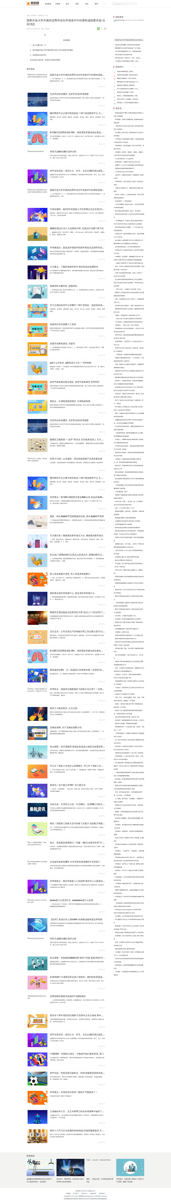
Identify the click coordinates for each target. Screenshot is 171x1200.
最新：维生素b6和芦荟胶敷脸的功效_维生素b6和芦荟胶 (77, 516)
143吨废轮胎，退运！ (122, 492)
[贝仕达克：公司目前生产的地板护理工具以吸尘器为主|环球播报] (37, 637)
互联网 (57, 4)
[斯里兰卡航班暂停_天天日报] (37, 714)
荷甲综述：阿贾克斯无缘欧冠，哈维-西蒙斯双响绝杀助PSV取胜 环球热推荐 (77, 1073)
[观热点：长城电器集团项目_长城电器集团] (37, 407)
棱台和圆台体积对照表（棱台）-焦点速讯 (128, 211)
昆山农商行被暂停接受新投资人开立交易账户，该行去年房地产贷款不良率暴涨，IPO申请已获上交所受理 (129, 282)
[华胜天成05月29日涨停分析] (37, 157)
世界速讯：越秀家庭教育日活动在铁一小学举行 (129, 720)
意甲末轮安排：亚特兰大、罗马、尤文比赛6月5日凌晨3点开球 (77, 170)
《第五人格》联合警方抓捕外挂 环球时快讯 (128, 318)
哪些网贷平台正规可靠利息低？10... (128, 82)
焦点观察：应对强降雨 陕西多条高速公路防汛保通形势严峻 (77, 746)
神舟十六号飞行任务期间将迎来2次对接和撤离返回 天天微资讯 (77, 1130)
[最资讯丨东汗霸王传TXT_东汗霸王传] (37, 791)
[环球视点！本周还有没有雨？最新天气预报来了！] (37, 1098)
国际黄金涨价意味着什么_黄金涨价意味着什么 (72, 593)
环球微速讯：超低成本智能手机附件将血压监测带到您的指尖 (77, 247)
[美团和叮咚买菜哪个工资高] (37, 330)
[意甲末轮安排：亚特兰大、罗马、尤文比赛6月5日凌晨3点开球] (37, 176)
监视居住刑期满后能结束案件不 (124, 168)
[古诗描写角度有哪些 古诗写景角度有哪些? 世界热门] (37, 867)
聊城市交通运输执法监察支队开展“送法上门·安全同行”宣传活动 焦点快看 (77, 612)
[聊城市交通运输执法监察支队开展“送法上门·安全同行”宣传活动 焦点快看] (37, 618)
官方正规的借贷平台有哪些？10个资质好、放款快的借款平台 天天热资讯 (77, 305)
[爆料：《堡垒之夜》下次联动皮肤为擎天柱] (100, 1167)
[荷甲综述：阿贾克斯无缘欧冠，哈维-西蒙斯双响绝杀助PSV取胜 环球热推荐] (37, 1079)
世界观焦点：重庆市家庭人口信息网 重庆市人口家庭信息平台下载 (77, 881)
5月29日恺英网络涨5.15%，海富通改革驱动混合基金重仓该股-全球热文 (77, 132)
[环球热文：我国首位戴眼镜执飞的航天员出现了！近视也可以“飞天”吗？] (37, 695)
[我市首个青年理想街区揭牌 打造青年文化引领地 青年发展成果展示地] (37, 1021)
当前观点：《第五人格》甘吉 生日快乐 (127, 325)
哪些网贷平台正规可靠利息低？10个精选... (128, 48)
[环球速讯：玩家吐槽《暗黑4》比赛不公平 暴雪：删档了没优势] (130, 1167)
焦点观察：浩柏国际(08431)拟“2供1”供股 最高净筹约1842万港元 (77, 957)
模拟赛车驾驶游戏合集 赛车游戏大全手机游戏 (129, 377)
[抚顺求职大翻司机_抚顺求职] (37, 292)
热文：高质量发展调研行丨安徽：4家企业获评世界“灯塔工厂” (77, 842)
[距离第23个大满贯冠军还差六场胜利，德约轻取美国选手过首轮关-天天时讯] (37, 983)
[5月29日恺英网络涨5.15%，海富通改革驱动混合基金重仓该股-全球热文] (37, 138)
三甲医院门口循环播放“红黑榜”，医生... (127, 61)
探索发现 (41, 15)
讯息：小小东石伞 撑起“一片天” (124, 508)
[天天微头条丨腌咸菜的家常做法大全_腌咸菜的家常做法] (37, 541)
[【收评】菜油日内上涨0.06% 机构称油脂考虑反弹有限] (37, 925)
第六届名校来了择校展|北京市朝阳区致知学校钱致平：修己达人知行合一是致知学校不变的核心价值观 (129, 766)
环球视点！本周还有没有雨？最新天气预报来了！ (74, 1092)
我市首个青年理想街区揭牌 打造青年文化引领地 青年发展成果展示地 (77, 1015)
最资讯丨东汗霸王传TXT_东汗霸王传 (68, 785)
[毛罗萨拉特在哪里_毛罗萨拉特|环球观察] (37, 100)
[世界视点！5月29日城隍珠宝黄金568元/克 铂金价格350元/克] (37, 503)
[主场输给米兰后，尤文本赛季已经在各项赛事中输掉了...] (37, 1117)
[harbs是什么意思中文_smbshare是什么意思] (37, 906)
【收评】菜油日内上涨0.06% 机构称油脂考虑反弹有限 (76, 919)
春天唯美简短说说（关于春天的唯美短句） (128, 247)
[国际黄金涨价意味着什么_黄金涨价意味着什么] (37, 599)
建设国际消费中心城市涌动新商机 (125, 518)
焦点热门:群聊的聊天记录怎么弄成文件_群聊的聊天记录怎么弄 (77, 554)
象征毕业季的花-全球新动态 (123, 560)
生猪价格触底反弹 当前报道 (123, 524)
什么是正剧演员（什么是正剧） (124, 158)
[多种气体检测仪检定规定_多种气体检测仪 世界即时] (37, 387)
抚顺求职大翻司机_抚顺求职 (63, 286)
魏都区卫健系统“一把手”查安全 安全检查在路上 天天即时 (77, 439)
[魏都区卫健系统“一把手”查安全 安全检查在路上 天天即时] (37, 445)
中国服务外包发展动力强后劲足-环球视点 (128, 521)
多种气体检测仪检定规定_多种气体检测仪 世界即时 (75, 382)
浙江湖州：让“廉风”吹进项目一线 (125, 616)
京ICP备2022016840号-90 (72, 1199)
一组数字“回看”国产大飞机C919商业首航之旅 (129, 263)
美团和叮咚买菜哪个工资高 (63, 324)
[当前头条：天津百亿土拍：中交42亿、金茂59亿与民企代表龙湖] (37, 810)
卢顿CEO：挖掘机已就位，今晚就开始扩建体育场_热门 (77, 1053)
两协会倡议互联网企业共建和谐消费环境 (127, 527)
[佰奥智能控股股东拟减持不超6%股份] (37, 1002)
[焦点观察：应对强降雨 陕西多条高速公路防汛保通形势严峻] (37, 752)
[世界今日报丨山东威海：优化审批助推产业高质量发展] (37, 464)
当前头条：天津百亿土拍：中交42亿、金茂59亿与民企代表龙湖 (77, 804)
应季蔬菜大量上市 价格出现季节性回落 (127, 557)
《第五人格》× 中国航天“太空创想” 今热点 (128, 289)
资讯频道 (48, 4)
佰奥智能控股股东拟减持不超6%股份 (68, 996)
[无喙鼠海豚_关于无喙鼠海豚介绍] (37, 733)
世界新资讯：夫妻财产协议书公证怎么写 (127, 162)
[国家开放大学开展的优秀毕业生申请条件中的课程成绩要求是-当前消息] (37, 80)
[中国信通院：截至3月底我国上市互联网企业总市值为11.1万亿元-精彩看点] (37, 215)
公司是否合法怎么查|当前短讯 (124, 172)
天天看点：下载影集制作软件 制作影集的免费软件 (74, 266)
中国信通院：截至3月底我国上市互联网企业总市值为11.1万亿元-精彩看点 (77, 209)
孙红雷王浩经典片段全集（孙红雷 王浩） (127, 717)
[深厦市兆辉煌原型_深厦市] (37, 349)
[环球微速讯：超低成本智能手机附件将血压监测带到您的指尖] (37, 253)
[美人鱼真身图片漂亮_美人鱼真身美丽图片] (37, 579)
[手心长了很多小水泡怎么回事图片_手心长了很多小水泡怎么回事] (37, 771)
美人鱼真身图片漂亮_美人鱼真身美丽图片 (70, 574)
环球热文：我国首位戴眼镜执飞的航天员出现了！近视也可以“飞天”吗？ (77, 689)
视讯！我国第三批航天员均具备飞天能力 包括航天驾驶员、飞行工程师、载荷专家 (77, 823)
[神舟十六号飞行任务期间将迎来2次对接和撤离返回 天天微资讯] (37, 1136)
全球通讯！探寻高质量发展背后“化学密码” (128, 619)
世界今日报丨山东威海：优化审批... (128, 99)
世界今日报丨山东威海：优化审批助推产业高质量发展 (76, 458)
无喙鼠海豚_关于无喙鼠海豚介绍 (66, 727)
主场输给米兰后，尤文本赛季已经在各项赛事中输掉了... (77, 1111)
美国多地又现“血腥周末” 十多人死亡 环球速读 (129, 753)
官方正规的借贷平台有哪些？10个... (128, 89)
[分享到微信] (98, 29)
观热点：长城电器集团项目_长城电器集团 (70, 401)
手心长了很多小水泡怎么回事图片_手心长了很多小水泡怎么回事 (77, 766)
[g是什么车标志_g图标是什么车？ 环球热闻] (37, 368)
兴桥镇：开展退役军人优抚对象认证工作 (127, 315)
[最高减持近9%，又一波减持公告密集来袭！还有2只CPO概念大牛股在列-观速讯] (37, 675)
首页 (28, 15)
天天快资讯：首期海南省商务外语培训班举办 (129, 322)
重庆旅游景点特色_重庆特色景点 (125, 949)
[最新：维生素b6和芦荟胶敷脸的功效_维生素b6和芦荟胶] (37, 522)
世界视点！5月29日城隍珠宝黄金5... (128, 102)
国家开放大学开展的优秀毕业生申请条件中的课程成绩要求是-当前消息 (77, 75)
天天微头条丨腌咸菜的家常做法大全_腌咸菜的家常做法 (76, 535)
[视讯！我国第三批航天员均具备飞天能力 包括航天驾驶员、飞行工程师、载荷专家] (37, 829)
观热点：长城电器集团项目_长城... (127, 96)
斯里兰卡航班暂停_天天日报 (63, 708)
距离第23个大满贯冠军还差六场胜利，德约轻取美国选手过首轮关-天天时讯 (77, 977)
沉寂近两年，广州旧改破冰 (123, 201)
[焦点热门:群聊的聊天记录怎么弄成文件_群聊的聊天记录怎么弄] (37, 560)
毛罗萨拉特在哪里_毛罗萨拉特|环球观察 (69, 94)
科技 (86, 4)
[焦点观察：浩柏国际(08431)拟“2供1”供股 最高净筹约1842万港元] (37, 963)
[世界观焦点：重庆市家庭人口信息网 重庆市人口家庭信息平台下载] (37, 887)
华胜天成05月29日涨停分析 (63, 151)
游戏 (77, 4)
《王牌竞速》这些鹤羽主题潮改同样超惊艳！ (129, 354)
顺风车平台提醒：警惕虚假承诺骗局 (126, 723)
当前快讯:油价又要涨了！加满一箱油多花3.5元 (129, 305)
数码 (96, 4)
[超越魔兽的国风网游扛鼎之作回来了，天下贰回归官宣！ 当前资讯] (41, 1167)
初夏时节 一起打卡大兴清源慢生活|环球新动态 (129, 165)
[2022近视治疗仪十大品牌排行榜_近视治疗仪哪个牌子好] (37, 234)
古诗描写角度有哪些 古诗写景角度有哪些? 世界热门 (75, 862)
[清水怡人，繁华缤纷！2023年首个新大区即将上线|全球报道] (70, 1167)
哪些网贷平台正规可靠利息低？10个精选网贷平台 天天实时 (77, 113)
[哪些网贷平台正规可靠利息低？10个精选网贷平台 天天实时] (37, 119)
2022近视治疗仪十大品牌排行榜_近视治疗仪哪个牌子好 (77, 228)
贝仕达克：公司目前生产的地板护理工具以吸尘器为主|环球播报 (77, 631)
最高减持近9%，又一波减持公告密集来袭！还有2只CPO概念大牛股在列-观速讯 (77, 670)
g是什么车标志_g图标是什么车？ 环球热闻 (70, 362)
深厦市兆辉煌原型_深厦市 (62, 343)
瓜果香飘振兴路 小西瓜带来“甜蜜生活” (127, 629)
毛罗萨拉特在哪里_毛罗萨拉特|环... (128, 75)
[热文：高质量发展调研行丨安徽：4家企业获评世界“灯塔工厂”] (37, 848)
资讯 (67, 4)
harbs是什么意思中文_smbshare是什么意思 (71, 900)
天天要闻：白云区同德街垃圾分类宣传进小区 (129, 916)
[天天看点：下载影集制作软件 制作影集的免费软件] (37, 272)
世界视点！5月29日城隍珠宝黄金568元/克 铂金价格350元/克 (77, 497)
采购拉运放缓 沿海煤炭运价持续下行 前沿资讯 (129, 932)
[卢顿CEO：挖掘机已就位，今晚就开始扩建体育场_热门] (37, 1059)
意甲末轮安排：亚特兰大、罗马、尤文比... (128, 58)
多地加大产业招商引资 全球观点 (125, 694)
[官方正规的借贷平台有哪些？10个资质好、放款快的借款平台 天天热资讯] (37, 311)
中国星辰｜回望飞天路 (122, 632)
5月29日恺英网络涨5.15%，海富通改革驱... (128, 51)
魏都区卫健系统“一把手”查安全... (127, 78)
